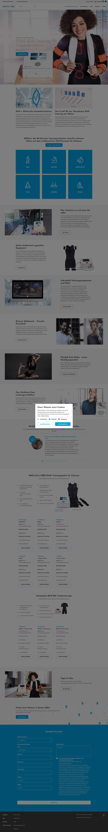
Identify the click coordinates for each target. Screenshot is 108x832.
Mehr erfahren (45, 416)
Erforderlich (43, 419)
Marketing (64, 419)
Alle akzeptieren (62, 424)
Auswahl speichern (45, 424)
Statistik (53, 419)
